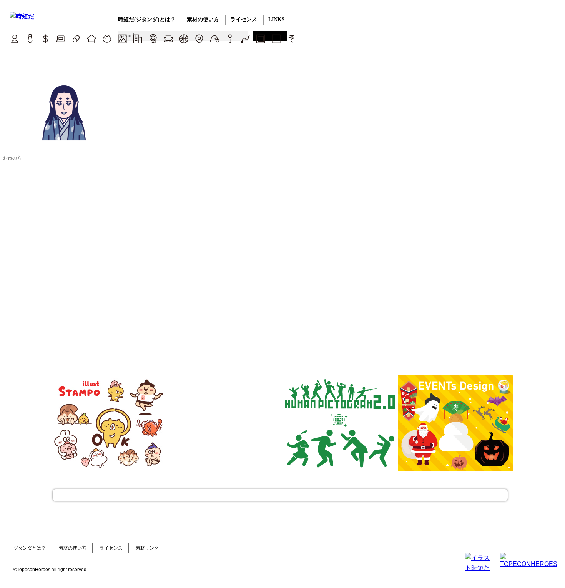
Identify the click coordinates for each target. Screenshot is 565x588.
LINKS (276, 19)
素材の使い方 (203, 19)
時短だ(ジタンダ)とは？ (147, 19)
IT (60, 38)
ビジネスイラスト (30, 38)
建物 (137, 38)
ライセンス (243, 19)
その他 (291, 38)
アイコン (229, 38)
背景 (122, 38)
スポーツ (183, 38)
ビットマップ (260, 38)
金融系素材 (45, 38)
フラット (276, 38)
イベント (214, 38)
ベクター (245, 38)
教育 (91, 38)
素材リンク (147, 548)
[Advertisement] (224, 423)
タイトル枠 (168, 38)
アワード (153, 38)
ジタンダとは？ (29, 548)
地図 (199, 38)
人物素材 (14, 38)
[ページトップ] (280, 495)
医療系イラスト (76, 38)
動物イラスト (106, 38)
